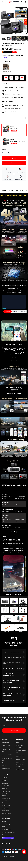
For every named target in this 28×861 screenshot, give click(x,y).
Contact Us (4, 788)
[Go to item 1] (4, 38)
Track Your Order (6, 791)
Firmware (4, 780)
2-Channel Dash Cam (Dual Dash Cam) (11, 5)
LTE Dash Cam (5, 762)
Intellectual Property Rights (21, 751)
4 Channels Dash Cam (6, 746)
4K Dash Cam (5, 742)
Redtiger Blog (5, 810)
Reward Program (20, 762)
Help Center (5, 777)
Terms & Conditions (21, 747)
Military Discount (20, 769)
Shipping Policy (6, 798)
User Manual (5, 783)
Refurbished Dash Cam (6, 769)
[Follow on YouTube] (7, 843)
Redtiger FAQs (5, 808)
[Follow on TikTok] (10, 843)
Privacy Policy (19, 745)
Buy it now (14, 163)
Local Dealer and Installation (20, 765)
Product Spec (11, 190)
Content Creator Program (20, 755)
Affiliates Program (20, 759)
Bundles (4, 765)
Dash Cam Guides (6, 813)
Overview (4, 190)
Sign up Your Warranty (5, 794)
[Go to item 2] (9, 38)
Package (18, 190)
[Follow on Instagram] (5, 843)
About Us (18, 742)
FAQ (23, 190)
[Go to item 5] (23, 38)
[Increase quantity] (8, 152)
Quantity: (4, 149)
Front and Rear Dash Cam (7, 754)
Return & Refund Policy (6, 801)
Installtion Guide (6, 785)
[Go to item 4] (18, 38)
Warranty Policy (6, 805)
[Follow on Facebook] (3, 843)
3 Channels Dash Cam (6, 750)
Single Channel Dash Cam (7, 759)
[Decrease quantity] (3, 152)
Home (2, 5)
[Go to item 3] (14, 38)
